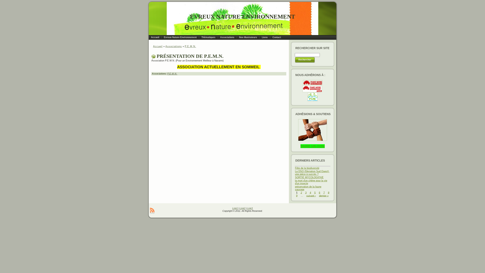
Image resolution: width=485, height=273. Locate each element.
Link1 (235, 208)
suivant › (311, 195)
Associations (173, 46)
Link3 (250, 208)
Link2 (242, 208)
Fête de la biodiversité (307, 168)
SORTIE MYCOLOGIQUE (309, 177)
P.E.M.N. (190, 46)
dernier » (324, 195)
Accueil (158, 46)
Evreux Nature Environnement (242, 16)
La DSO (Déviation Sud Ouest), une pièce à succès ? (312, 173)
